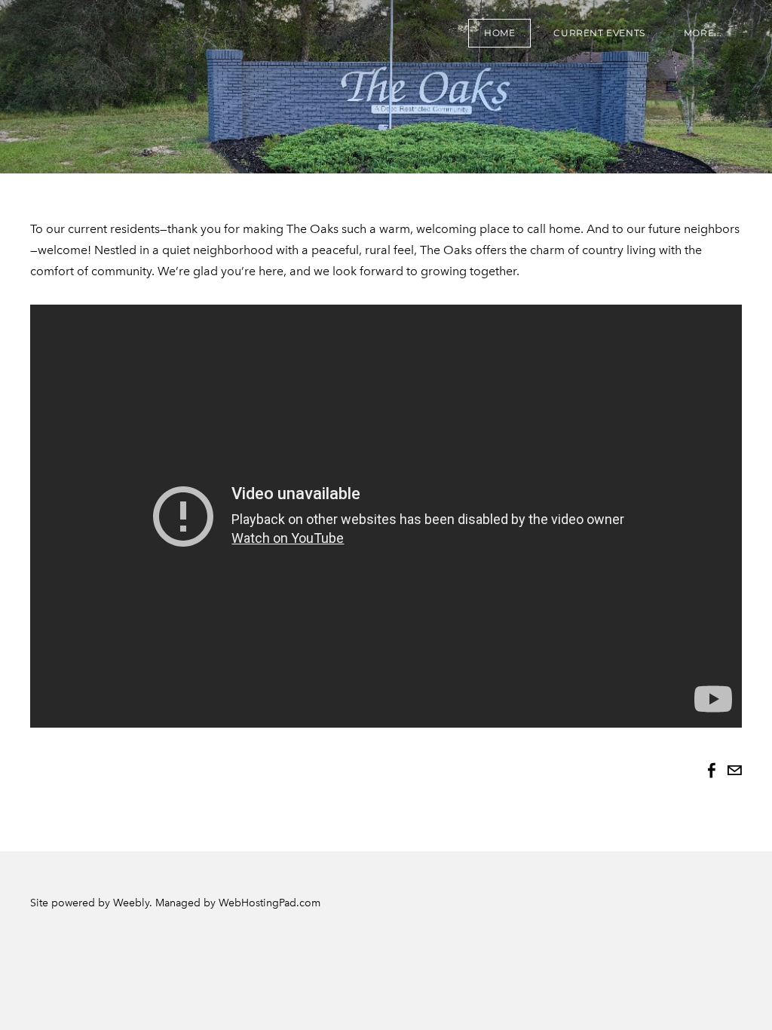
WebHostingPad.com (269, 903)
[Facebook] (711, 771)
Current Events (599, 32)
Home (499, 32)
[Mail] (734, 771)
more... (703, 32)
